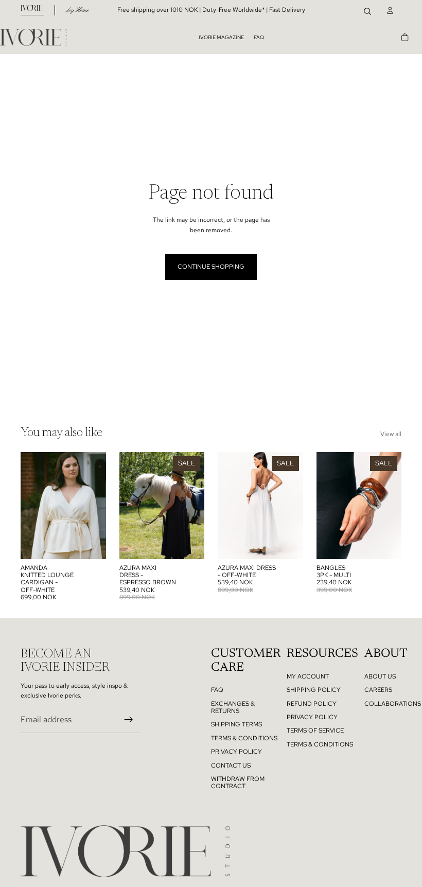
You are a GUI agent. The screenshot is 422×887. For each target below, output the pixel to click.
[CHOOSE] (92, 543)
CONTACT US (231, 765)
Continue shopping (211, 267)
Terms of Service (315, 730)
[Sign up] (128, 720)
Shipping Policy (314, 690)
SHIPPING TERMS (236, 724)
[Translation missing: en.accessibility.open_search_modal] (367, 10)
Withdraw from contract (238, 782)
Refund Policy (312, 704)
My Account (308, 676)
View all (390, 434)
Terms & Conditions (320, 744)
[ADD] (388, 543)
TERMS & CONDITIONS (244, 738)
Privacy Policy (312, 717)
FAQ (259, 37)
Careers (378, 690)
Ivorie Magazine (221, 37)
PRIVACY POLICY (236, 751)
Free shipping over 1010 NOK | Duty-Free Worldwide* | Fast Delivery (211, 10)
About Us (380, 676)
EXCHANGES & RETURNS (233, 707)
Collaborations (392, 704)
